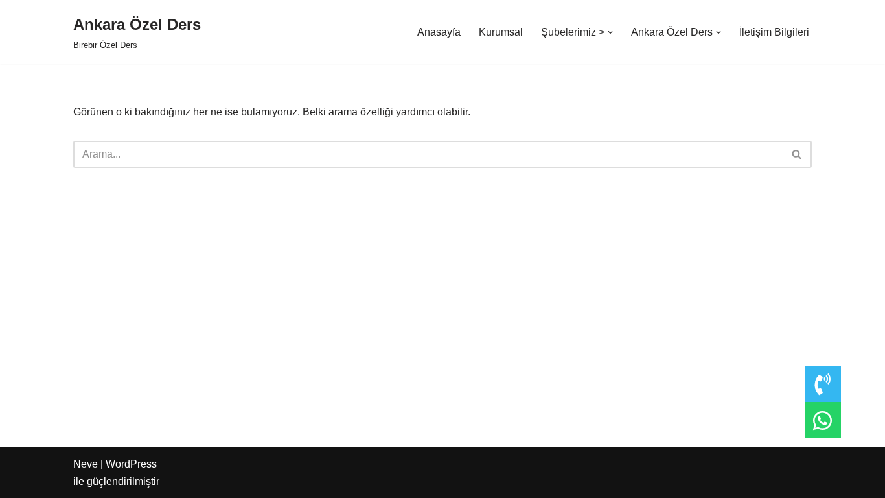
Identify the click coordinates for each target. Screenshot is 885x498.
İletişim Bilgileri (774, 32)
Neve (85, 463)
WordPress (131, 463)
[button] (610, 32)
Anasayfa (439, 32)
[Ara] (797, 154)
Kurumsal (501, 32)
